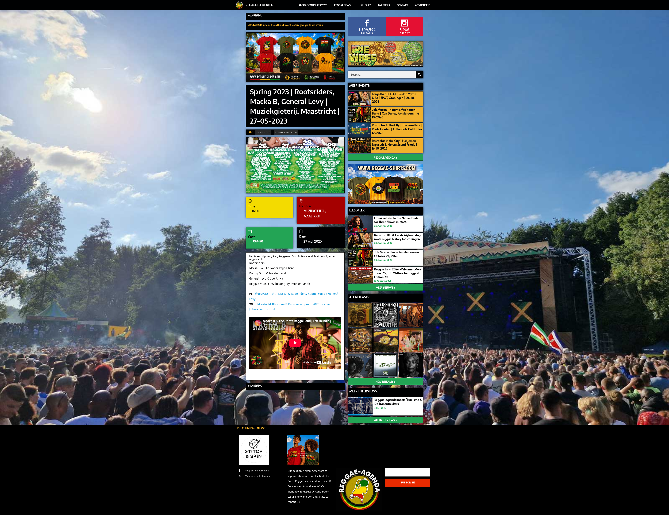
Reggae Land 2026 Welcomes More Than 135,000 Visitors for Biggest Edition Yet (397, 273)
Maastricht (263, 132)
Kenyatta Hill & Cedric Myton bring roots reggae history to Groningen (397, 237)
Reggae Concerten (286, 132)
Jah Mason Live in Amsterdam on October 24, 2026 (396, 254)
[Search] (419, 74)
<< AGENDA (254, 15)
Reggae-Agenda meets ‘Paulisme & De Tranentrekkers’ (398, 402)
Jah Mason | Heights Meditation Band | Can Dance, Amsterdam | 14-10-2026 (396, 113)
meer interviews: (363, 391)
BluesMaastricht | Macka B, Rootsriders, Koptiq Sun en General (296, 294)
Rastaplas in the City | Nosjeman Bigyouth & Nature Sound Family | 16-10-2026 (394, 144)
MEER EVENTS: (359, 85)
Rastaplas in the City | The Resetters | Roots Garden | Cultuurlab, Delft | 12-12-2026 (397, 129)
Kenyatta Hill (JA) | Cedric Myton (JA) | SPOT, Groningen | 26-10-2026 (394, 98)
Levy (252, 299)
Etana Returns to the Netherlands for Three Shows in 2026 (396, 220)
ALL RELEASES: (359, 297)
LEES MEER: (357, 210)
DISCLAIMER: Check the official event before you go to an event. (285, 24)
